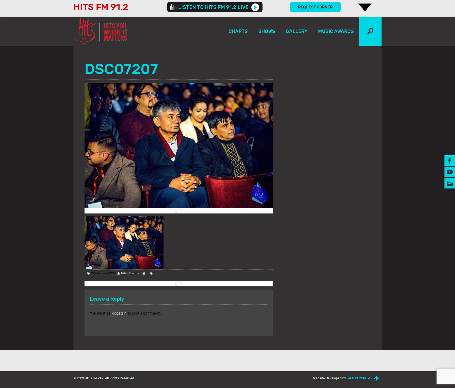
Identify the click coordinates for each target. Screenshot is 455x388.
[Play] (255, 7)
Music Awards (336, 31)
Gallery (297, 31)
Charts (238, 31)
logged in (119, 313)
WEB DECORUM (359, 378)
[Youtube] (449, 171)
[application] (215, 7)
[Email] (449, 183)
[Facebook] (449, 160)
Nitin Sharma (130, 273)
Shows (266, 31)
